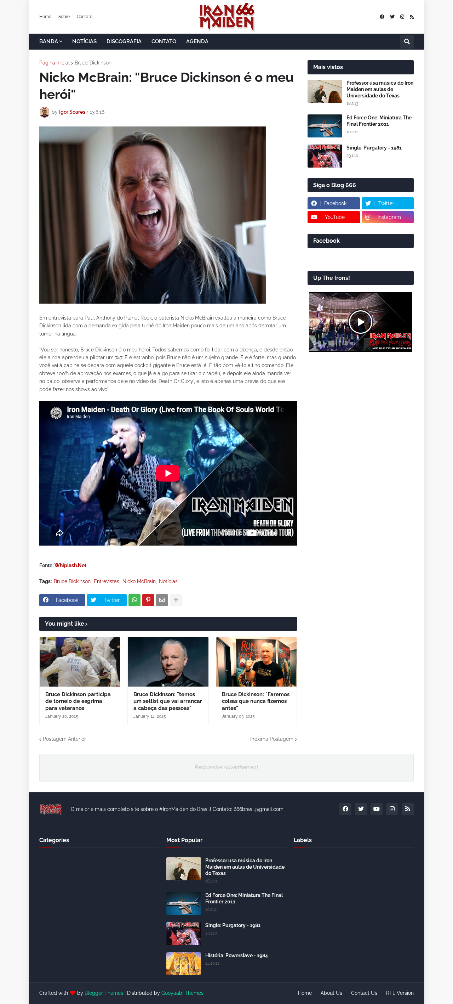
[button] (407, 42)
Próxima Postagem (271, 739)
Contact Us (364, 993)
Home (45, 16)
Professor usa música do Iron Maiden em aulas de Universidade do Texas (379, 89)
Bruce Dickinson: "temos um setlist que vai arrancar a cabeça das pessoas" (167, 701)
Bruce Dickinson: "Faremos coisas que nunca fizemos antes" (255, 701)
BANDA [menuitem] (48, 41)
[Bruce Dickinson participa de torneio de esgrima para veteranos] (80, 662)
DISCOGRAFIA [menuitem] (124, 41)
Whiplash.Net (70, 565)
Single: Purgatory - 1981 (374, 148)
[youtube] (377, 809)
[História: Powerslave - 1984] (183, 963)
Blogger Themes (104, 993)
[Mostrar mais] (176, 600)
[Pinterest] (148, 600)
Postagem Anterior (64, 739)
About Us (331, 993)
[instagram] (402, 17)
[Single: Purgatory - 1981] (325, 156)
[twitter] (392, 17)
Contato (84, 16)
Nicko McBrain (139, 581)
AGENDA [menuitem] (197, 41)
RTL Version (400, 993)
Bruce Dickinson (93, 62)
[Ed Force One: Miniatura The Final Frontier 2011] (325, 125)
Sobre (64, 16)
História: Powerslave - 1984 (236, 955)
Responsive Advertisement (226, 767)
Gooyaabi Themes (182, 993)
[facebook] (382, 17)
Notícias (168, 581)
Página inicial (54, 62)
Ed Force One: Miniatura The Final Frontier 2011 (379, 121)
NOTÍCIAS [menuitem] (84, 41)
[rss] (412, 17)
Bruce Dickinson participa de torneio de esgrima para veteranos (78, 701)
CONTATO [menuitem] (163, 41)
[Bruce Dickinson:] (168, 662)
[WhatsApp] (134, 600)
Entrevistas (106, 581)
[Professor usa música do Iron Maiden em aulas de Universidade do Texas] (325, 91)
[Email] (162, 600)
